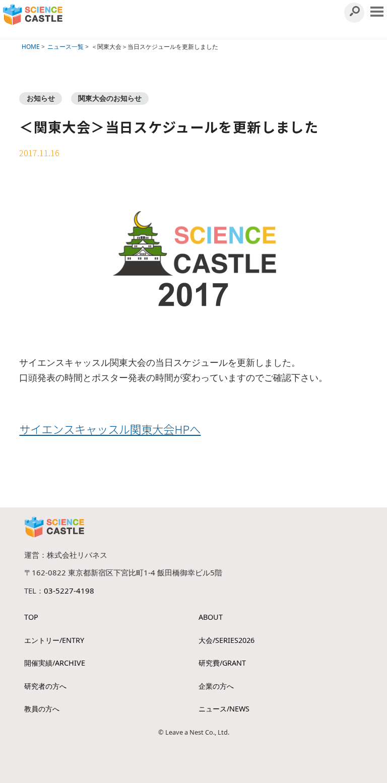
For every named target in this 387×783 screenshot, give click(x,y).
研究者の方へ (45, 686)
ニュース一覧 (65, 46)
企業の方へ (216, 686)
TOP (31, 617)
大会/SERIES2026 (226, 640)
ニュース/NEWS (224, 708)
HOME (31, 46)
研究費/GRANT (222, 663)
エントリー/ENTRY (54, 640)
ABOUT (211, 617)
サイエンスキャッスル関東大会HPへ (110, 429)
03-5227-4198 (69, 590)
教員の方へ (41, 708)
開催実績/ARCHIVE (54, 663)
